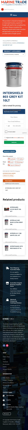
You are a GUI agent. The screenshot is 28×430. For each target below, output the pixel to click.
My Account (6, 364)
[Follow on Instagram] (7, 345)
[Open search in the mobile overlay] (14, 9)
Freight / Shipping (8, 380)
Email (11, 162)
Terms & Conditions (8, 382)
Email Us (8, 400)
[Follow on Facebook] (4, 345)
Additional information (12, 183)
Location (8, 404)
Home (4, 40)
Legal (4, 387)
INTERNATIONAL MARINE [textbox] (14, 54)
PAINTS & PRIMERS (12, 40)
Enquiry (7, 413)
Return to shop (8, 175)
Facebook (12, 159)
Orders (5, 366)
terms (15, 137)
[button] (22, 64)
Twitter (21, 159)
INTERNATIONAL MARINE (9, 43)
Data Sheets (6, 377)
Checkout (5, 361)
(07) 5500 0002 (10, 395)
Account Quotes (7, 369)
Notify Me (14, 142)
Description (8, 181)
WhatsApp (20, 162)
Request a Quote (9, 151)
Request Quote (7, 385)
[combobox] (14, 54)
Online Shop (6, 356)
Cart (4, 359)
